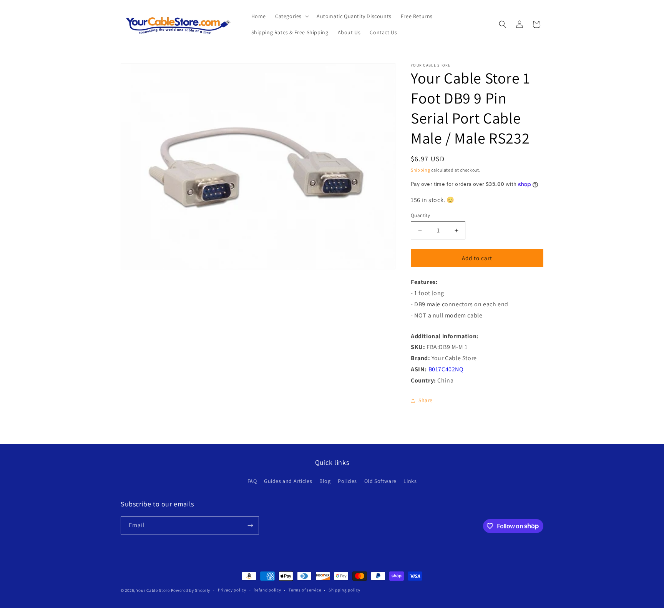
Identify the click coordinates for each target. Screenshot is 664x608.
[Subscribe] (250, 525)
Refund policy (267, 590)
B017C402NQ (446, 369)
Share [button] (425, 400)
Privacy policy (232, 590)
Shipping (420, 170)
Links (410, 481)
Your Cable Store (153, 590)
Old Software (380, 481)
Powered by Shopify (191, 590)
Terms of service (305, 590)
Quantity (420, 215)
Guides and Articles (288, 481)
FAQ (252, 481)
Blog (324, 481)
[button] (291, 16)
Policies (347, 481)
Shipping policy (344, 590)
